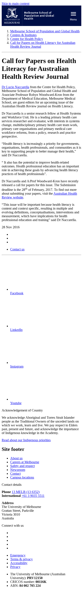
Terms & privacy (21, 559)
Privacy (15, 567)
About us (16, 458)
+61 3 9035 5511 (32, 496)
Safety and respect (22, 466)
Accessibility (18, 563)
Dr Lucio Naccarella (15, 87)
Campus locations (22, 477)
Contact (15, 473)
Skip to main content (15, 3)
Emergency (18, 555)
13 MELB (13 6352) (26, 492)
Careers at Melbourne (24, 462)
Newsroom (17, 470)
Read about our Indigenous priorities (26, 440)
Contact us (17, 249)
